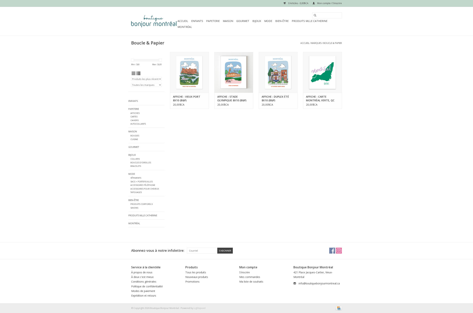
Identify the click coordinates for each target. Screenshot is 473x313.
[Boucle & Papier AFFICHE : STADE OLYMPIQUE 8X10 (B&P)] (233, 72)
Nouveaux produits (196, 277)
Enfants (197, 21)
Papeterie (213, 21)
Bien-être (282, 21)
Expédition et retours (143, 295)
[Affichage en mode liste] (138, 73)
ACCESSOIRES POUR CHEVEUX (144, 188)
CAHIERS (134, 120)
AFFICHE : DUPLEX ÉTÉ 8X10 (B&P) (275, 98)
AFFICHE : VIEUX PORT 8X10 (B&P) (186, 98)
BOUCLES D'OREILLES (140, 162)
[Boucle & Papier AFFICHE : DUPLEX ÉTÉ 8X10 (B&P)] (278, 72)
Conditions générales (143, 281)
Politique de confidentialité (147, 286)
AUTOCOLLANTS (138, 123)
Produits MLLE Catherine (309, 21)
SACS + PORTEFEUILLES (141, 181)
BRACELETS (135, 166)
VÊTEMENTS (135, 177)
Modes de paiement (143, 291)
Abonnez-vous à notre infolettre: (157, 250)
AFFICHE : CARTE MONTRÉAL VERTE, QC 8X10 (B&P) (320, 98)
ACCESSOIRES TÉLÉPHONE (142, 185)
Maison (228, 21)
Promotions (192, 281)
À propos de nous (141, 272)
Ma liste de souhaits (251, 281)
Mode (268, 21)
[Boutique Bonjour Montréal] (153, 21)
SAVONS (134, 207)
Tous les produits (195, 272)
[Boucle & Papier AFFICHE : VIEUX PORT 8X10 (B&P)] (189, 72)
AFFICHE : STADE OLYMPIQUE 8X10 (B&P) (231, 98)
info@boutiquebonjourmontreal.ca (319, 283)
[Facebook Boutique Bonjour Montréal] (332, 251)
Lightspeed (199, 308)
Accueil (183, 21)
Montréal (185, 27)
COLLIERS (135, 158)
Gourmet (242, 21)
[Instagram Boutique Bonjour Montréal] (339, 251)
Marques (316, 43)
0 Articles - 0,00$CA (298, 3)
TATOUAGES (136, 192)
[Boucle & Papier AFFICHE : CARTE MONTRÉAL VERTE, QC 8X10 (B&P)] (322, 72)
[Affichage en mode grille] (134, 73)
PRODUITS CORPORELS (141, 204)
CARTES (133, 116)
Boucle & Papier (332, 43)
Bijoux (256, 21)
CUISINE (134, 139)
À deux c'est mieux (142, 277)
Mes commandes (249, 277)
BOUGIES (134, 135)
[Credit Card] (338, 307)
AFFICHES (134, 113)
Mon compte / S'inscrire (329, 3)
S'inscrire (244, 272)
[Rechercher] (315, 15)
